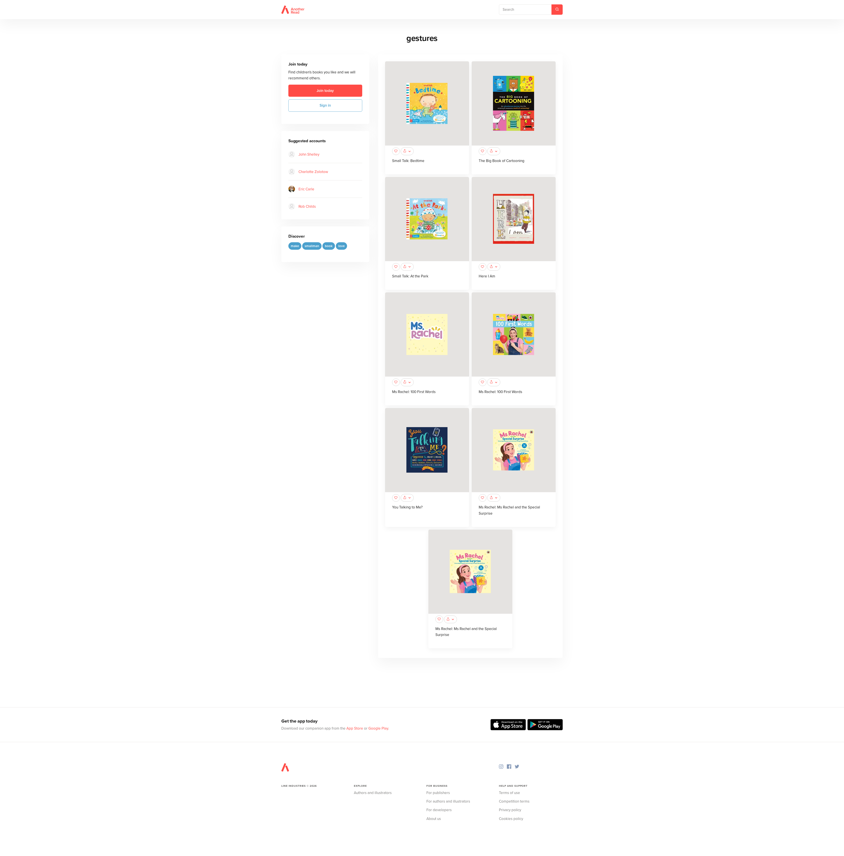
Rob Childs (307, 206)
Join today (325, 90)
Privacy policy (510, 810)
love (341, 246)
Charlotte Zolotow (313, 171)
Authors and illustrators (373, 792)
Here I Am (487, 276)
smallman (312, 246)
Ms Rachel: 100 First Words (414, 392)
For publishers (438, 792)
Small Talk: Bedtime (408, 160)
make (295, 246)
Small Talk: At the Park (410, 276)
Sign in (325, 105)
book (329, 246)
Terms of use (509, 792)
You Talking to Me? (407, 507)
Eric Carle (306, 189)
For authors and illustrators (448, 801)
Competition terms (514, 801)
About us (433, 818)
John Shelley (308, 154)
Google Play (378, 728)
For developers (439, 810)
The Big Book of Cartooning (501, 160)
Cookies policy (511, 818)
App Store (354, 728)
